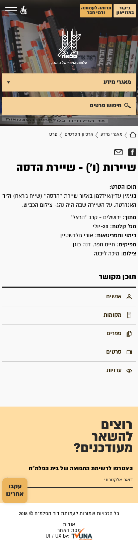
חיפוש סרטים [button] (106, 105)
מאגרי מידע (111, 134)
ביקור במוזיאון (125, 10)
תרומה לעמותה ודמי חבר (96, 10)
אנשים (114, 296)
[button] (24, 10)
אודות (69, 525)
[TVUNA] (81, 534)
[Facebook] (132, 152)
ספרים (114, 333)
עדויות (114, 370)
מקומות (113, 315)
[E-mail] (118, 152)
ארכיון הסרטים (79, 134)
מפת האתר (69, 530)
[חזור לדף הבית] (133, 134)
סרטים (114, 352)
